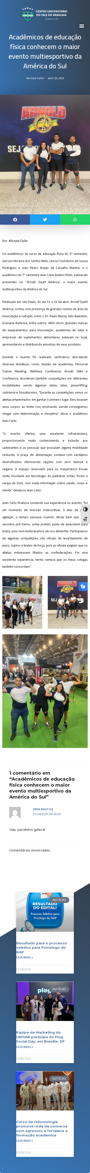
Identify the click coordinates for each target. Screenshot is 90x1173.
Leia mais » (24, 957)
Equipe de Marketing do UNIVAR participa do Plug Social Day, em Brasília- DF (40, 1037)
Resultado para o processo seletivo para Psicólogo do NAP (41, 947)
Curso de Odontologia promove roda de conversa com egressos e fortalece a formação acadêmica (42, 1129)
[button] (81, 26)
